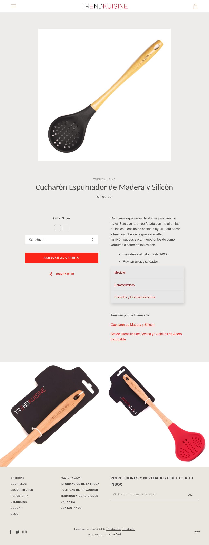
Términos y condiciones (79, 496)
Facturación (71, 478)
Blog (14, 514)
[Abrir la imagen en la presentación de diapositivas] (104, 95)
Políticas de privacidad (79, 490)
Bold (118, 534)
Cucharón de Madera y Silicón (133, 324)
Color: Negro (61, 218)
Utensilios (19, 502)
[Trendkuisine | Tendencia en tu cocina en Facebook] (11, 531)
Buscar (17, 508)
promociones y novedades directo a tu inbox (152, 481)
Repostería (20, 496)
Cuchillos (19, 484)
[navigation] (14, 6)
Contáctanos (71, 508)
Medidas (120, 272)
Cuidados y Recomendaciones (134, 297)
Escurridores (22, 490)
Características (124, 284)
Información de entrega (80, 484)
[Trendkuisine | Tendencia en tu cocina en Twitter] (18, 531)
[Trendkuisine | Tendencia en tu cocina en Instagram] (24, 531)
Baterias (18, 478)
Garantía (68, 502)
